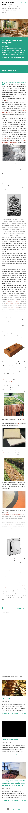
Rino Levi (6, 138)
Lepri (19, 423)
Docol (9, 526)
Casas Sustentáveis (10, 739)
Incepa (11, 303)
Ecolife (6, 100)
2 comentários (15, 800)
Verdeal (22, 419)
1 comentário (14, 713)
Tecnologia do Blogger (15, 809)
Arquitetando (8, 603)
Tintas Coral (10, 307)
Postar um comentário (17, 57)
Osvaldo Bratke (13, 142)
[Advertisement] (14, 661)
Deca (9, 524)
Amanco (10, 301)
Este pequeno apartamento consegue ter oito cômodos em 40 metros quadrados (13, 783)
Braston (21, 452)
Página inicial (6, 15)
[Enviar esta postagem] (2, 608)
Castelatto (5, 452)
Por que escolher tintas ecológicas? (12, 41)
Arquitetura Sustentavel (8, 3)
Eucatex (8, 514)
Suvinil (17, 307)
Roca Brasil (17, 301)
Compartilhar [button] (5, 57)
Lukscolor (20, 514)
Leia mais (24, 713)
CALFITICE (6, 698)
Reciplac (11, 381)
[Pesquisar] (22, 2)
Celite (7, 303)
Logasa (17, 303)
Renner (12, 514)
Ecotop (5, 379)
